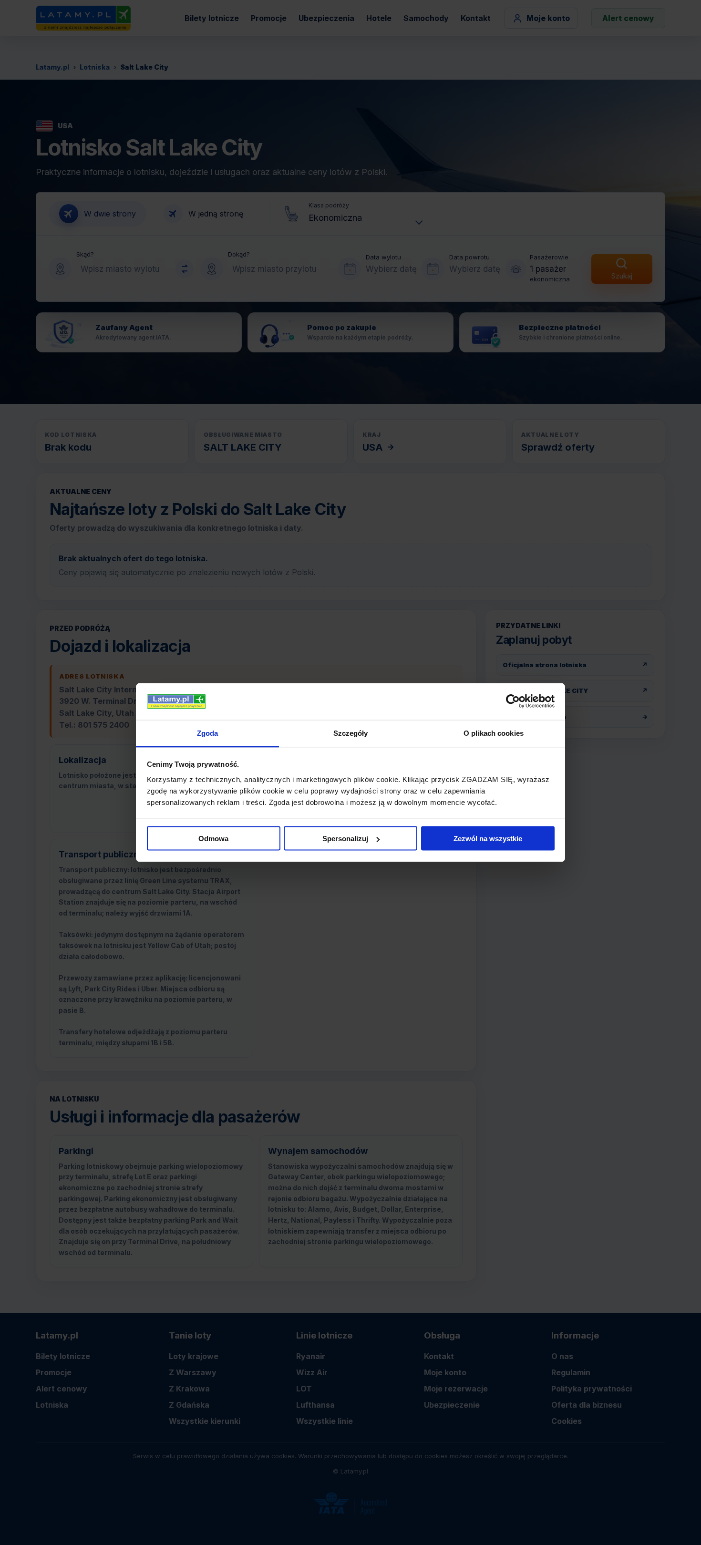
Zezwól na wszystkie (488, 838)
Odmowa (213, 838)
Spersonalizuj (345, 838)
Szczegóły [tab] (350, 733)
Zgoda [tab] (207, 733)
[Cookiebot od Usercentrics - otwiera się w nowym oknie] (513, 701)
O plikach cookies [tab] (494, 733)
